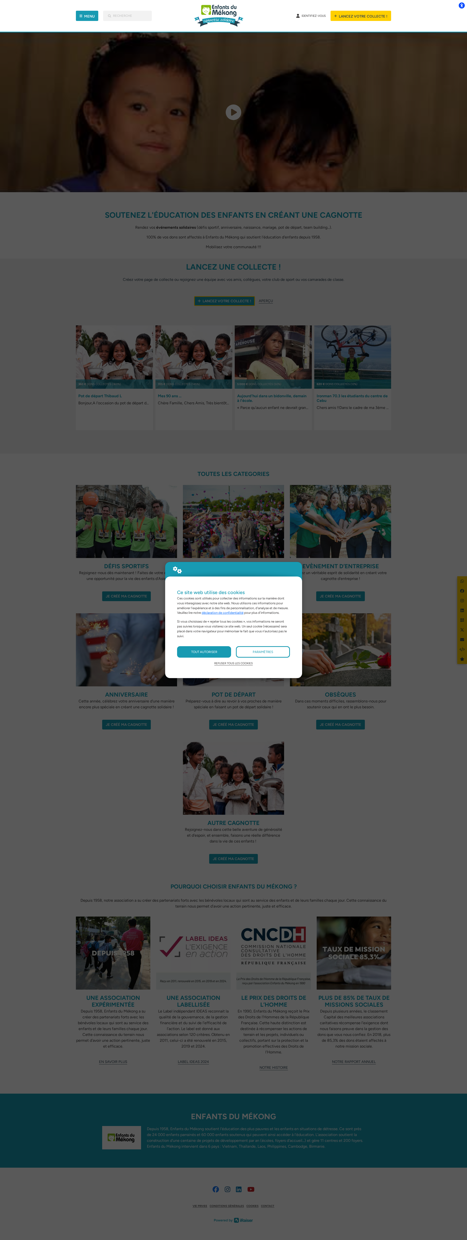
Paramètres (263, 652)
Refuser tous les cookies (233, 663)
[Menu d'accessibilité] (462, 5)
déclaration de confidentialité (222, 613)
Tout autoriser (204, 652)
